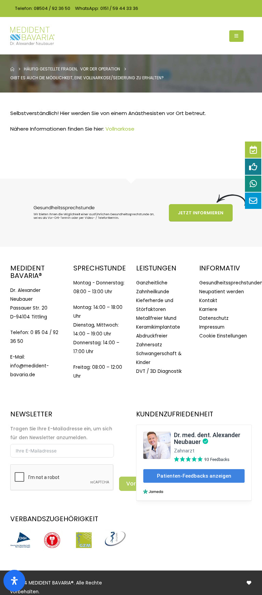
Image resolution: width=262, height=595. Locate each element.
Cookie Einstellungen (223, 336)
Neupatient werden (221, 291)
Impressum (211, 327)
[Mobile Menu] (236, 36)
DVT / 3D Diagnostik (159, 371)
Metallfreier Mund (156, 318)
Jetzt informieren (200, 213)
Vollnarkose (119, 128)
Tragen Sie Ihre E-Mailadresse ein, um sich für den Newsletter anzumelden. (61, 433)
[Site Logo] (32, 36)
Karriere (208, 309)
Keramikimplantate (158, 327)
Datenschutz (214, 318)
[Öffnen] (14, 581)
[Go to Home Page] (12, 69)
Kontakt (208, 300)
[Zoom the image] (20, 533)
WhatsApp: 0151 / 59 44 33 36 (106, 8)
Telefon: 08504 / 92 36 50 (42, 8)
